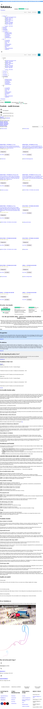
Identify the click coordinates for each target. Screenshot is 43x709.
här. (22, 421)
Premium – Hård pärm (9, 22)
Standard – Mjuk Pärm (9, 20)
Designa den (3, 151)
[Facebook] (2, 703)
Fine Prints (13, 701)
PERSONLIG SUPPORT (16, 686)
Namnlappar (5, 29)
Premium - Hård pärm (4, 124)
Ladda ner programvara (26, 697)
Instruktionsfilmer (8, 44)
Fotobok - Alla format (9, 26)
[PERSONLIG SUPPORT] (16, 684)
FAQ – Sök (7, 42)
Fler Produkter (5, 31)
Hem (1, 100)
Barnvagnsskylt (8, 35)
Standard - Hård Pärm (4, 121)
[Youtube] (4, 703)
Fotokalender (7, 34)
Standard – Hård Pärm (9, 18)
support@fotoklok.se (4, 695)
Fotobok (4, 16)
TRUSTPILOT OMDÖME (27, 687)
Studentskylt (7, 36)
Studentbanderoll (8, 37)
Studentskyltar (13, 703)
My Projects (34, 12)
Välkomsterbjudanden (9, 48)
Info (3, 39)
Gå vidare (7, 154)
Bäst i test (6, 46)
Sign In (25, 12)
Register (29, 12)
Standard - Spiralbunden (4, 123)
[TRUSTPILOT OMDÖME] (26, 684)
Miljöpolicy (7, 49)
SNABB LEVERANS (5, 686)
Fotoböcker (13, 695)
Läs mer (1, 387)
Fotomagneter (5, 30)
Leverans (23, 695)
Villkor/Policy (3, 699)
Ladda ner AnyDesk (25, 706)
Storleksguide (7, 45)
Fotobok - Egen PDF (8, 24)
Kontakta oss (7, 41)
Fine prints (5, 28)
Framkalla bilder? (25, 704)
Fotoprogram (3, 10)
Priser (6, 43)
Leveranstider (7, 40)
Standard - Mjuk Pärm (4, 122)
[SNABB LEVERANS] (5, 684)
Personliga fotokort (8, 33)
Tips (6, 47)
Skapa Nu (2, 116)
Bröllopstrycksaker (8, 32)
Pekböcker (13, 699)
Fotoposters (5, 27)
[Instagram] (7, 703)
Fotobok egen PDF (3, 125)
